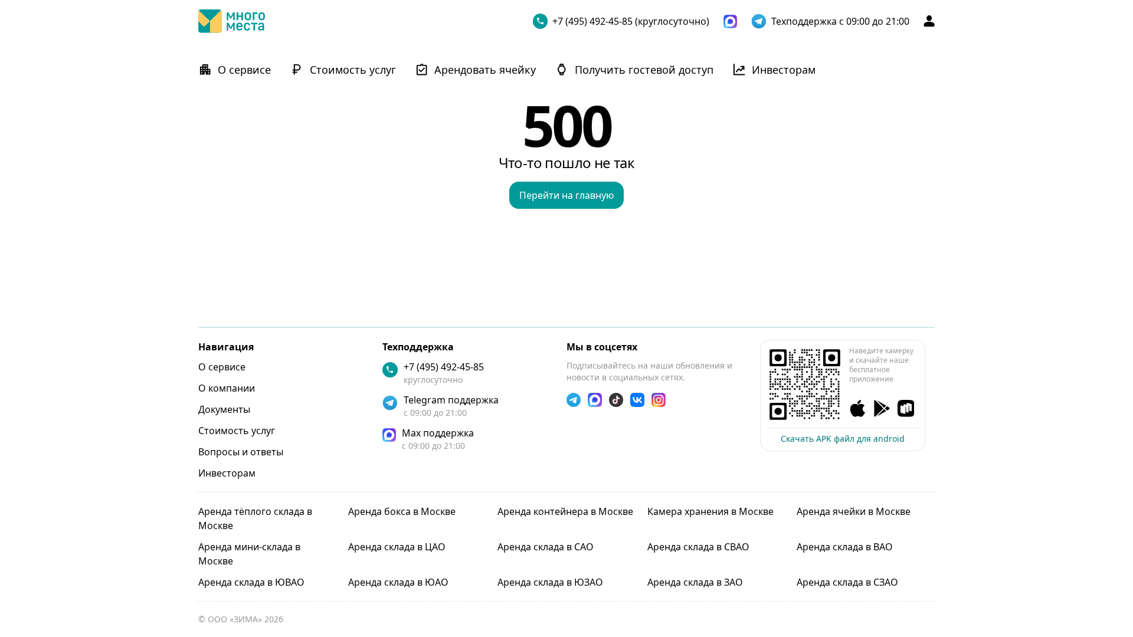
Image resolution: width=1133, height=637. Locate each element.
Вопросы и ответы (240, 451)
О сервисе (221, 366)
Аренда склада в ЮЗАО (550, 582)
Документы (224, 409)
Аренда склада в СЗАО (847, 582)
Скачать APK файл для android (843, 438)
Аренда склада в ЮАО (398, 582)
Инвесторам (227, 473)
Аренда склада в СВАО (698, 546)
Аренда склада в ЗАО (695, 582)
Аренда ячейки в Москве (854, 511)
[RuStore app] (906, 408)
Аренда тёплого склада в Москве (255, 518)
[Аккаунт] (929, 21)
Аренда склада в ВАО (845, 546)
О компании (226, 388)
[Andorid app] (881, 408)
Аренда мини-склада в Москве (249, 553)
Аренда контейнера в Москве (565, 511)
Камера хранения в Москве (710, 511)
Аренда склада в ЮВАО (251, 582)
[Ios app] (857, 408)
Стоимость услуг (236, 430)
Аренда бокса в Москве (402, 511)
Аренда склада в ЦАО (397, 546)
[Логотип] (231, 21)
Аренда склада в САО (545, 546)
